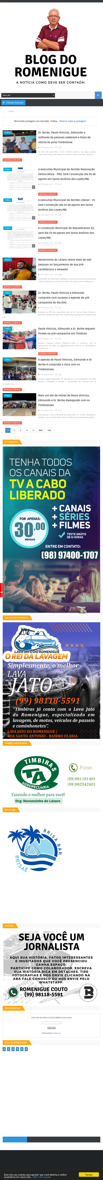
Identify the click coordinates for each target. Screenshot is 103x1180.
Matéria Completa (12, 160)
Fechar (88, 1174)
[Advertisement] (51, 902)
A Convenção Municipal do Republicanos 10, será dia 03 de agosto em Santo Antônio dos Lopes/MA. (66, 233)
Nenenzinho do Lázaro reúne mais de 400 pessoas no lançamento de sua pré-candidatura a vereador (64, 264)
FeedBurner (56, 1033)
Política (7, 133)
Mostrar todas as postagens (73, 121)
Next (41, 430)
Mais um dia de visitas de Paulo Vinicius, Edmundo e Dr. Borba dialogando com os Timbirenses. (64, 400)
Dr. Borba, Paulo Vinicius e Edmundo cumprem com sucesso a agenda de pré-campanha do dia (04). (64, 297)
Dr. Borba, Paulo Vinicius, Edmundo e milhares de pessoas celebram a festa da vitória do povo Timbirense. (64, 137)
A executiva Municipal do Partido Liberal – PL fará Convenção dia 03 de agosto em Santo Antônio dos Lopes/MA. (66, 205)
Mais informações (42, 1177)
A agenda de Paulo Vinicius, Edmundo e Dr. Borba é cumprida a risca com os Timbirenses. (65, 364)
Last (49, 430)
